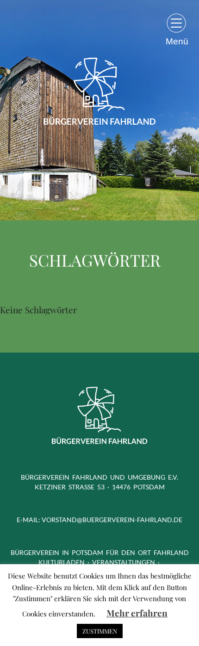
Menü (177, 41)
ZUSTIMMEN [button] (99, 631)
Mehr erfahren (137, 613)
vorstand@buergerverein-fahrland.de (112, 520)
